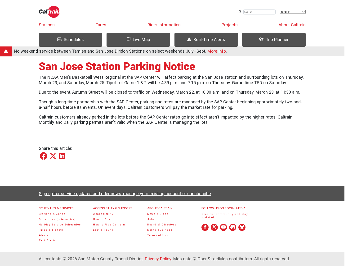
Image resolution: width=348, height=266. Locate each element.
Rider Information (164, 24)
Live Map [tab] (141, 39)
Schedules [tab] (74, 39)
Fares (101, 24)
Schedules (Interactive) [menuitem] (57, 219)
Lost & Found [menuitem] (103, 229)
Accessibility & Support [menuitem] (112, 208)
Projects (230, 24)
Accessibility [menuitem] (103, 214)
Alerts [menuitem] (43, 235)
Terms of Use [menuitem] (157, 235)
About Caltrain (292, 24)
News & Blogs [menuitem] (158, 214)
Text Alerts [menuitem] (47, 240)
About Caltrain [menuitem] (160, 208)
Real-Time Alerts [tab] (209, 39)
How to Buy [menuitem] (101, 219)
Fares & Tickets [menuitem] (51, 229)
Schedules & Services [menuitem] (56, 208)
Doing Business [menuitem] (159, 229)
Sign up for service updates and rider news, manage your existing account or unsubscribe (125, 193)
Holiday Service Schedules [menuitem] (60, 224)
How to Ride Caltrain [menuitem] (109, 224)
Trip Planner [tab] (277, 39)
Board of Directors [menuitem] (161, 224)
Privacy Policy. (158, 258)
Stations (47, 24)
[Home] (49, 11)
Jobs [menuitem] (151, 219)
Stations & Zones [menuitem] (52, 214)
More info (216, 51)
